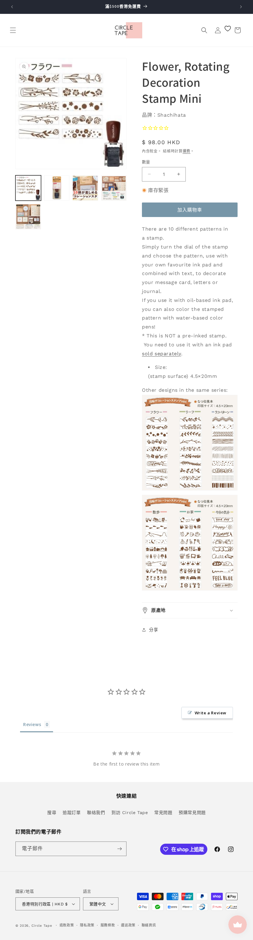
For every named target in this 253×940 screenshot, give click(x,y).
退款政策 (67, 925)
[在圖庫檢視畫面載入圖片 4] (114, 188)
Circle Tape (41, 926)
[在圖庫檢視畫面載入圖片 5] (28, 216)
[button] (13, 30)
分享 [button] (153, 629)
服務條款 (108, 925)
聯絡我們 (96, 812)
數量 (146, 162)
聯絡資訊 (149, 925)
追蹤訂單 (72, 812)
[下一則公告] (241, 7)
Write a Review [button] (210, 713)
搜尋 (51, 812)
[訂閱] (119, 849)
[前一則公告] (12, 7)
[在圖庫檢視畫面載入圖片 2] (57, 188)
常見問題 (163, 812)
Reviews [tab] (32, 724)
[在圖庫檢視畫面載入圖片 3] (85, 188)
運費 (186, 151)
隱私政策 (87, 925)
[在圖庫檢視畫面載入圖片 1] (28, 188)
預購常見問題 (192, 812)
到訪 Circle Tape (129, 812)
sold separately (161, 354)
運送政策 (128, 925)
